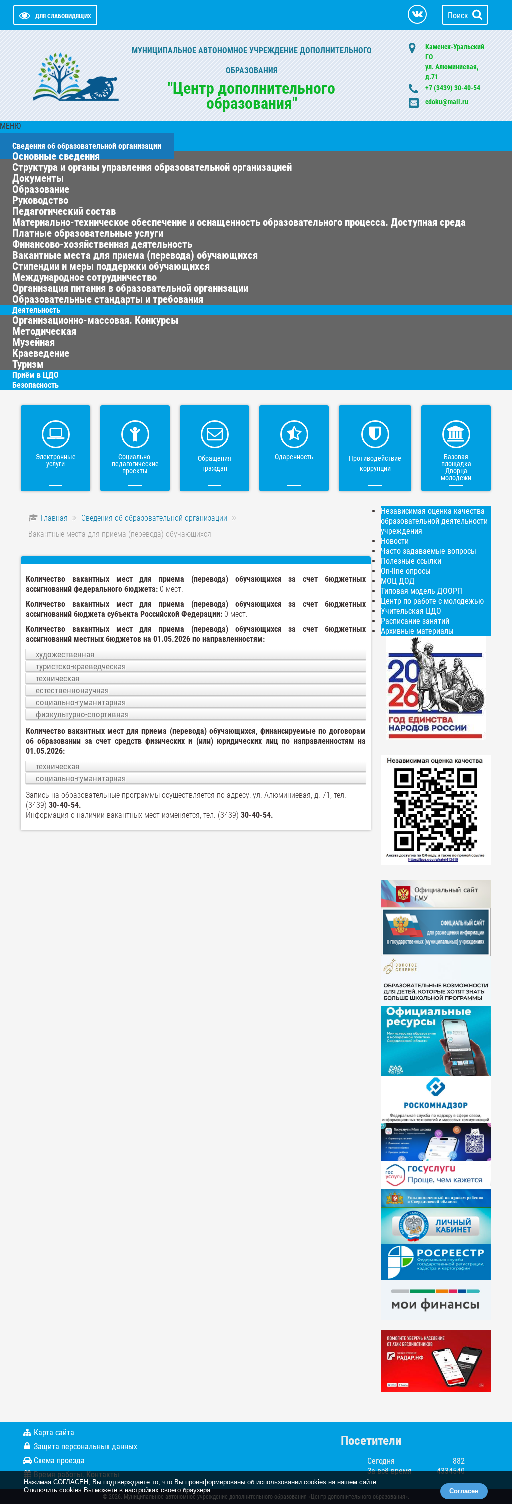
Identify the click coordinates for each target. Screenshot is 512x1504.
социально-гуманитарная (81, 702)
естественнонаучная (72, 690)
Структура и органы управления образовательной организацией (152, 167)
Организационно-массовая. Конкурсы (95, 320)
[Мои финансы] (436, 1299)
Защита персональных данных (86, 1446)
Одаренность (294, 457)
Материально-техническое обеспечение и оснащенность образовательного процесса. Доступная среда (239, 222)
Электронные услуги (56, 460)
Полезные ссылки (411, 561)
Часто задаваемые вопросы (428, 551)
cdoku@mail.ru (447, 102)
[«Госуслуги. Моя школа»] (436, 1141)
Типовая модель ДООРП (421, 591)
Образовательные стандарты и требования (108, 299)
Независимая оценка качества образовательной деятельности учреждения (434, 521)
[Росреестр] (436, 1261)
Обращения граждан (215, 463)
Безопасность (35, 385)
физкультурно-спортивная (82, 714)
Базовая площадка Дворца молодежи (456, 467)
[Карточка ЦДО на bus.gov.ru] (436, 893)
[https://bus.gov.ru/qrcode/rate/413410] (436, 809)
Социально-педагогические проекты (135, 464)
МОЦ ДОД (398, 581)
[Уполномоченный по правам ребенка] (436, 1197)
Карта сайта (54, 1432)
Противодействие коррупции (375, 463)
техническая (58, 678)
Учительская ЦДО (411, 611)
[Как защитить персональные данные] (436, 1099)
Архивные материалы (417, 631)
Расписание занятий (415, 621)
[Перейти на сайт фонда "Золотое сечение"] (436, 980)
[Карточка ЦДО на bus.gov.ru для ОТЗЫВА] (436, 931)
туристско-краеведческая (81, 666)
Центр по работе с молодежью (432, 601)
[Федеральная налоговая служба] (436, 1225)
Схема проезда (59, 1460)
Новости (395, 541)
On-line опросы (406, 571)
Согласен (464, 1491)
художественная (65, 654)
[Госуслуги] (436, 1174)
